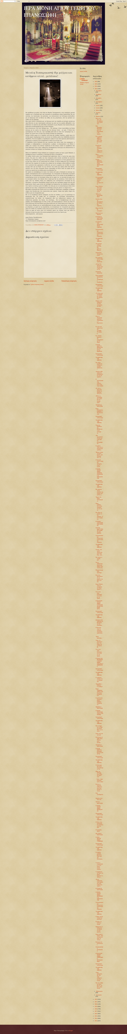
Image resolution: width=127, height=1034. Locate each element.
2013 (96, 1020)
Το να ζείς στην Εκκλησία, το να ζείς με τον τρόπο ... (99, 653)
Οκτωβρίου (98, 98)
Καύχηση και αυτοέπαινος (99, 943)
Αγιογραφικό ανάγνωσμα (99, 169)
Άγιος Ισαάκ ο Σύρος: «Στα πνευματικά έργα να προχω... (99, 937)
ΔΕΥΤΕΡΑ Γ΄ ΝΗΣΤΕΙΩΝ (99, 834)
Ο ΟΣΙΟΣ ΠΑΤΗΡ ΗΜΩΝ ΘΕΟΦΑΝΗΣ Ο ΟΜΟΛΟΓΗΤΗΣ (99, 896)
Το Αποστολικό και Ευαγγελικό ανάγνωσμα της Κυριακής (99, 233)
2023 (96, 88)
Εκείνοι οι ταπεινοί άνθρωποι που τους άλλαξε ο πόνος (99, 787)
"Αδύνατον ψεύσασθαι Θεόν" (99, 195)
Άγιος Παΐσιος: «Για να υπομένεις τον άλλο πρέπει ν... (99, 587)
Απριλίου (98, 112)
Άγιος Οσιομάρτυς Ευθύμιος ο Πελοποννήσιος (99, 411)
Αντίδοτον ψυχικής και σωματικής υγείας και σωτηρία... (99, 311)
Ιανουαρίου (99, 995)
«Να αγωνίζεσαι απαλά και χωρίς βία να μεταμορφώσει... (99, 439)
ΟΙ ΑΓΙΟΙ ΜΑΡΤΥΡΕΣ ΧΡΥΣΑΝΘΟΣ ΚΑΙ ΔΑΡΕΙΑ (99, 530)
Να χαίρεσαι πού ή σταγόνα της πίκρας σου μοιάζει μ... (99, 492)
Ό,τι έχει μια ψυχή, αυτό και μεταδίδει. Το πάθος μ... (99, 330)
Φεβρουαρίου (99, 991)
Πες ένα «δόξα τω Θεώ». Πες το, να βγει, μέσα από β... (99, 985)
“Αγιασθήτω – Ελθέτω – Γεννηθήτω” (99, 685)
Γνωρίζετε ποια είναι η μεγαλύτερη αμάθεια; (99, 447)
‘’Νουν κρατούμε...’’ (99, 637)
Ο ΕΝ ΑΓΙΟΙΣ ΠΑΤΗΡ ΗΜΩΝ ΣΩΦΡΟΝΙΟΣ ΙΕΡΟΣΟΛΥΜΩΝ (99, 957)
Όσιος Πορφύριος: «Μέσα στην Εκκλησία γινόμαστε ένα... (99, 692)
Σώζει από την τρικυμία (99, 734)
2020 (96, 1004)
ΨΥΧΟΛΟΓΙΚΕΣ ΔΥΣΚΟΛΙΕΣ (99, 949)
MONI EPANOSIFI (85, 79)
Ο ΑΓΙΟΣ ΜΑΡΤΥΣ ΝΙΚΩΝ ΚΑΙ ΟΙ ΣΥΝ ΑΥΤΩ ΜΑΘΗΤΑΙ (99, 348)
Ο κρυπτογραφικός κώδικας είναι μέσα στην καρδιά (99, 383)
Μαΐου (97, 110)
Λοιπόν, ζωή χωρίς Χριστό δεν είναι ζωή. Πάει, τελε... (99, 552)
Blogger (71, 1030)
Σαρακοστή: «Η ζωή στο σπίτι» (99, 254)
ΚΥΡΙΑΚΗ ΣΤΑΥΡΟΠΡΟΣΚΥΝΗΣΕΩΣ (99, 523)
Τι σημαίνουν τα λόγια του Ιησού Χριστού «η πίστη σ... (99, 874)
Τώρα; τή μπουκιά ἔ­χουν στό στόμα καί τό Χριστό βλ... (99, 644)
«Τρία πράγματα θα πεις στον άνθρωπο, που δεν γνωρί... (99, 976)
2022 (96, 999)
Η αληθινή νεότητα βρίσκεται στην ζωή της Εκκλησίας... (99, 856)
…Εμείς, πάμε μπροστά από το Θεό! (99, 780)
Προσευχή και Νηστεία (99, 213)
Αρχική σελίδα (49, 281)
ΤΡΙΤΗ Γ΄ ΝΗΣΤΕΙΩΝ (99, 802)
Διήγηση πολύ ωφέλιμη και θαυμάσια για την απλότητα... (99, 622)
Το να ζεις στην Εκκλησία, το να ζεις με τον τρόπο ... (99, 595)
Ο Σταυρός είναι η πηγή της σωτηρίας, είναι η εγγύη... (99, 463)
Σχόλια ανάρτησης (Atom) (37, 284)
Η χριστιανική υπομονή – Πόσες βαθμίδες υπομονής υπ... (99, 701)
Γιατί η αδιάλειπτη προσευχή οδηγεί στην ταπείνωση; (99, 565)
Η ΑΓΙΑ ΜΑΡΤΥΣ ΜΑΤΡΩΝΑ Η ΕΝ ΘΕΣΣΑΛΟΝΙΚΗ (99, 163)
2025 (96, 84)
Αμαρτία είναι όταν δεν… (99, 799)
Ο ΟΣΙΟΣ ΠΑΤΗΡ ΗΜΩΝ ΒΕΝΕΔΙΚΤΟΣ (99, 808)
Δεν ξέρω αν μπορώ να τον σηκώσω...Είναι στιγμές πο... (99, 516)
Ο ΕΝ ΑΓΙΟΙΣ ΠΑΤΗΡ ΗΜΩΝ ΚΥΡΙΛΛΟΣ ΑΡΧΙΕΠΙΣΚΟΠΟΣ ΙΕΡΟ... (99, 605)
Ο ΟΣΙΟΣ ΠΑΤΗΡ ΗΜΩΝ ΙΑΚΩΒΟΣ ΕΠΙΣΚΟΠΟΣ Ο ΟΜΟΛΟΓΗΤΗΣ (99, 473)
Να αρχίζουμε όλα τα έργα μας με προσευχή (99, 259)
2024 (96, 86)
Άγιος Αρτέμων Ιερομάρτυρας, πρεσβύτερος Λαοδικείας (99, 279)
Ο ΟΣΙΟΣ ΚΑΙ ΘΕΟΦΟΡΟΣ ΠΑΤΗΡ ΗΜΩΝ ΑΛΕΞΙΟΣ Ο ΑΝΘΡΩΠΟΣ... (99, 662)
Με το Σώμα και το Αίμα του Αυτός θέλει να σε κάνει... (99, 728)
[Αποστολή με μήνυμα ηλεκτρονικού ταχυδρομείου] (55, 225)
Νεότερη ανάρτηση (30, 281)
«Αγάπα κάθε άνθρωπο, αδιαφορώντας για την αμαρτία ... (99, 374)
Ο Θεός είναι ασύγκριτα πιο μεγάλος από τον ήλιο (99, 824)
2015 (96, 1016)
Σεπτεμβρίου (99, 101)
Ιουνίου (98, 108)
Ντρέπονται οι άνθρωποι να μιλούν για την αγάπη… (99, 929)
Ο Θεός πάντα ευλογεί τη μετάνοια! (99, 918)
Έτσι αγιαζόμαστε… (99, 794)
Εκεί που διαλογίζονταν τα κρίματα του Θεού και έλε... (99, 578)
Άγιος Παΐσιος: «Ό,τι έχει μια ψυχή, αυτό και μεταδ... (99, 189)
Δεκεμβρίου (99, 90)
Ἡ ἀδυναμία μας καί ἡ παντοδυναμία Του (99, 767)
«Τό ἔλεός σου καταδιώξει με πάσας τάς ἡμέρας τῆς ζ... (99, 296)
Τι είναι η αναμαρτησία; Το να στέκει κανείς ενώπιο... (99, 866)
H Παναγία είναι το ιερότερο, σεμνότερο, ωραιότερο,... (99, 631)
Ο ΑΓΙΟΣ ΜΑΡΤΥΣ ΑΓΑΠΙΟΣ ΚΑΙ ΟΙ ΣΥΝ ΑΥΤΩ (99, 751)
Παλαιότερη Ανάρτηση (68, 281)
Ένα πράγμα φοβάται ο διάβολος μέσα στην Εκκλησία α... (99, 140)
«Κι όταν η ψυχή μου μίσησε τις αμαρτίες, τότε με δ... (99, 391)
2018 (96, 1009)
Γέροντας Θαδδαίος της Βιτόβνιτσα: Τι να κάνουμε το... (99, 429)
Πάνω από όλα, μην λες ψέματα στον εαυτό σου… (99, 121)
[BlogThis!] (57, 225)
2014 (96, 1018)
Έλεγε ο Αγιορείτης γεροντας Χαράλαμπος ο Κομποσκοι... (99, 320)
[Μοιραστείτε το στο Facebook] (60, 225)
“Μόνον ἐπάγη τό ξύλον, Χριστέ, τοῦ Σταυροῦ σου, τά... (99, 455)
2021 (96, 1001)
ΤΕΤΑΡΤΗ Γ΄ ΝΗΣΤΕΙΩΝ (99, 745)
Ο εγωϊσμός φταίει (99, 830)
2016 (96, 1013)
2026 (96, 81)
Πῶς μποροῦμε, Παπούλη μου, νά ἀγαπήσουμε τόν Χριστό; (99, 130)
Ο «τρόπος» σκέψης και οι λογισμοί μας (99, 679)
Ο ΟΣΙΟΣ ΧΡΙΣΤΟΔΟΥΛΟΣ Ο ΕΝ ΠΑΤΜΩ (99, 712)
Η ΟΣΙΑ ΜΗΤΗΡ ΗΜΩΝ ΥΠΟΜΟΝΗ (99, 839)
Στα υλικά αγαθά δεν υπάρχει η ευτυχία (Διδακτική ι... (99, 366)
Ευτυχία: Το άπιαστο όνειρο (99, 923)
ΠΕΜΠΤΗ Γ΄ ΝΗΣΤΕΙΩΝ (99, 707)
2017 (96, 1011)
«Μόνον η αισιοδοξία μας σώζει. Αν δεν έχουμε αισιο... (99, 399)
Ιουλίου (98, 105)
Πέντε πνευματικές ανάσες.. (99, 156)
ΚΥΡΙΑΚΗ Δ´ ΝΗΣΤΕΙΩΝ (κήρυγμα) (99, 218)
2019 (96, 1006)
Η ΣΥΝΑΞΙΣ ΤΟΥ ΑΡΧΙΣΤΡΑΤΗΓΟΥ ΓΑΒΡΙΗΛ (99, 224)
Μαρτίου (98, 116)
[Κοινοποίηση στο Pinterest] (62, 225)
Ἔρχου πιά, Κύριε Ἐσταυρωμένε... (99, 499)
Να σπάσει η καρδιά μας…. (99, 559)
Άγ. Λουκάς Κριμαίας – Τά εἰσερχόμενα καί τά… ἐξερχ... (99, 339)
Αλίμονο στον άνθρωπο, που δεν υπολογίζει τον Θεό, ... (99, 303)
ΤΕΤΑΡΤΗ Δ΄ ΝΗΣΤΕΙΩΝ (99, 405)
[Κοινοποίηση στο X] (58, 225)
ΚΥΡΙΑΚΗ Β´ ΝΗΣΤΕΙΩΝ (99, 889)
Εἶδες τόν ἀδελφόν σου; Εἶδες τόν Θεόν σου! (99, 774)
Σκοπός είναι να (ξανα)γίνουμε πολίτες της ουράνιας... (99, 202)
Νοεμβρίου (98, 94)
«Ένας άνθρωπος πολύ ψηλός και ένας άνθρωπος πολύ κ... (99, 883)
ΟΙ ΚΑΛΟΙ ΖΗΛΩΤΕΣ (99, 272)
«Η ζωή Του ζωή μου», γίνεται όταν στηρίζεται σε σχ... (99, 266)
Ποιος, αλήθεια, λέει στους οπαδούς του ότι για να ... (99, 507)
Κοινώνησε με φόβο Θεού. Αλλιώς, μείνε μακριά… (99, 740)
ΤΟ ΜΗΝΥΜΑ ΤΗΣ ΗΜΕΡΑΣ (99, 174)
